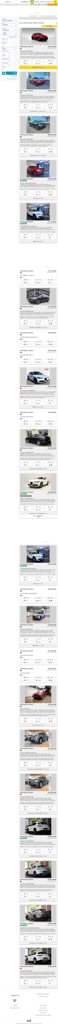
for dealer (15, 1005)
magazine (42, 1)
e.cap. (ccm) (5, 63)
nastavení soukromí (43, 1010)
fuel (3, 46)
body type (4, 42)
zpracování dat (43, 1012)
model (4, 32)
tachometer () (6, 58)
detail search (14, 75)
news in (4, 67)
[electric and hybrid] (32, 2)
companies (36, 1)
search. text (5, 38)
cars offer (23, 1)
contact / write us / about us (43, 993)
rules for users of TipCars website (43, 1015)
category (4, 19)
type (3, 23)
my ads (41, 4)
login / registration (53, 4)
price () (4, 50)
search (14, 73)
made (3, 54)
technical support (43, 996)
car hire (28, 1)
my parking (34, 4)
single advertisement (15, 1007)
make (4, 28)
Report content (43, 1005)
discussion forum (49, 1)
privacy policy (43, 1007)
